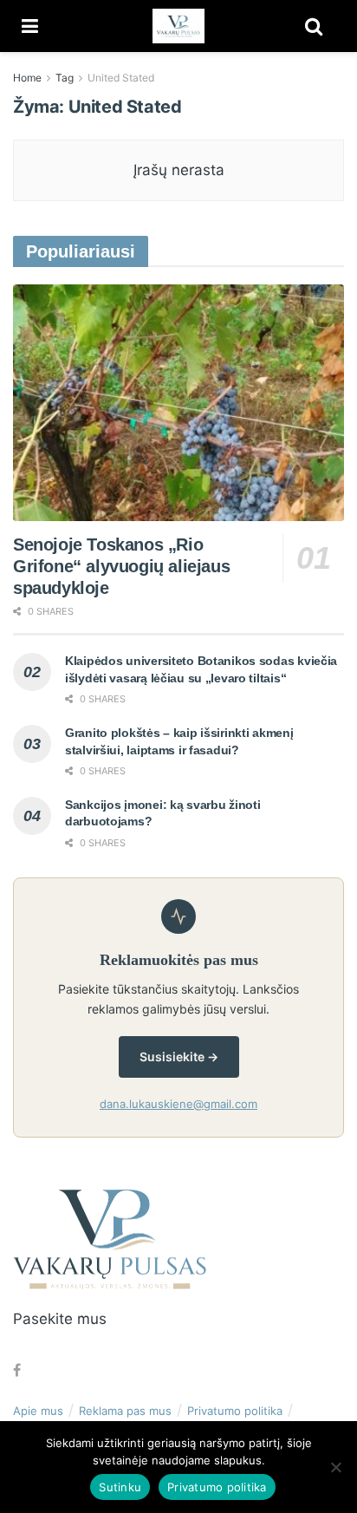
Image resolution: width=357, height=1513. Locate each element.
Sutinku (120, 1487)
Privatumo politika (234, 1411)
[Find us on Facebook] (17, 1370)
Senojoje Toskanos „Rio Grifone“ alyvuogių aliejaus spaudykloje (121, 566)
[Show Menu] (30, 26)
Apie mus (38, 1411)
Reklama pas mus (125, 1411)
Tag (64, 77)
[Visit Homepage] (178, 26)
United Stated (121, 77)
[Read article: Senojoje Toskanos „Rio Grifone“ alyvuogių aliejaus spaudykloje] (178, 402)
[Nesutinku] (335, 1467)
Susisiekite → (179, 1056)
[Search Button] (313, 26)
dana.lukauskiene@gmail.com (178, 1104)
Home (27, 77)
